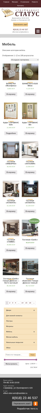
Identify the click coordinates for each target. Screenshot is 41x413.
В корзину (11, 94)
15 (26, 303)
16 (30, 303)
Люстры (9, 321)
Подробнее (11, 133)
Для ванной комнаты (14, 315)
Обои (8, 348)
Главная (6, 2)
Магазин (15, 2)
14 (22, 303)
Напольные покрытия (20, 342)
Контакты (20, 5)
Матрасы (9, 326)
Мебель (20, 332)
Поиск (32, 355)
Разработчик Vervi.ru (27, 408)
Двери (20, 310)
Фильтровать (11, 364)
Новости (35, 2)
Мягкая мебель (12, 337)
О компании (25, 2)
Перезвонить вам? (20, 24)
